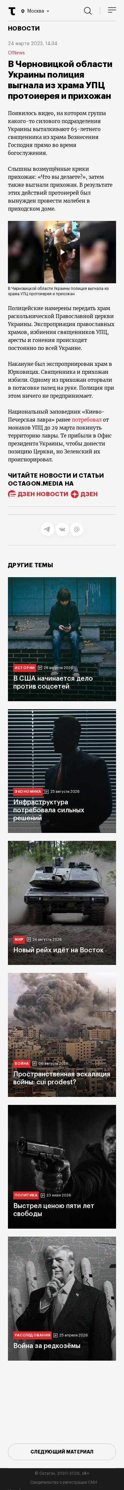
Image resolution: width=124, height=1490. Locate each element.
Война (22, 1063)
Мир (19, 939)
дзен (89, 494)
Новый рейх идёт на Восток (58, 950)
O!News (16, 53)
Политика (26, 1195)
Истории (25, 668)
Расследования (32, 1335)
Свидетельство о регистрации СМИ (63, 1482)
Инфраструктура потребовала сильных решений (48, 810)
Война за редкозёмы (46, 1346)
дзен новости (43, 494)
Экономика (28, 791)
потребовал (87, 420)
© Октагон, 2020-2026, (62, 1473)
